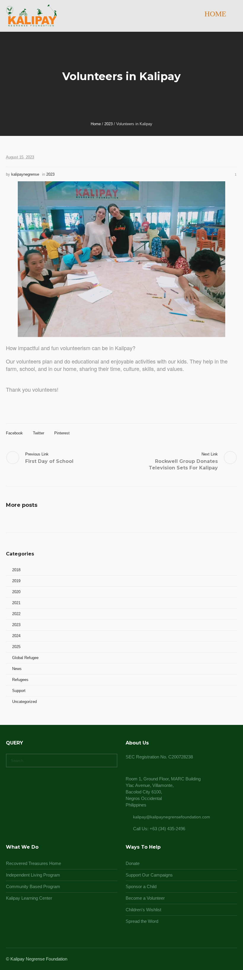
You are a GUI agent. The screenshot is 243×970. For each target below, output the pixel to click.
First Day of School (49, 461)
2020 (16, 592)
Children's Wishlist (143, 909)
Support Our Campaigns (149, 874)
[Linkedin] (204, 959)
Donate (133, 863)
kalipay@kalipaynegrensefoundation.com (171, 817)
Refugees (20, 679)
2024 (16, 636)
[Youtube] (233, 959)
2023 (108, 124)
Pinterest (62, 433)
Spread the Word (142, 921)
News (17, 668)
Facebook (14, 433)
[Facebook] (212, 959)
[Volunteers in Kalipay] (121, 258)
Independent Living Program (33, 874)
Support (18, 690)
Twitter (38, 433)
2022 (16, 614)
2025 (16, 646)
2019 (16, 581)
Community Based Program (33, 886)
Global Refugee (25, 657)
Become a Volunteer (145, 898)
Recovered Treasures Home (33, 863)
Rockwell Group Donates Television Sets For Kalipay (183, 464)
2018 (16, 570)
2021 (16, 603)
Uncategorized (24, 701)
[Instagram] (219, 959)
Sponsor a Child (141, 886)
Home (96, 124)
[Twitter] (226, 959)
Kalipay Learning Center (29, 898)
